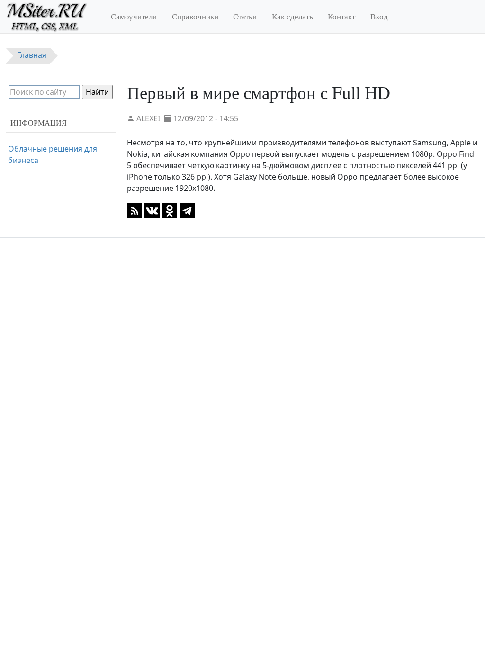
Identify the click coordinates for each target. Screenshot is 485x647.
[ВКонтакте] (152, 210)
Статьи (245, 16)
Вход (379, 16)
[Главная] (51, 16)
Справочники (195, 16)
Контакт (341, 16)
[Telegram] (187, 210)
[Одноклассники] (169, 210)
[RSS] (134, 210)
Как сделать (292, 16)
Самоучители (134, 16)
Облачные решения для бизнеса (52, 154)
